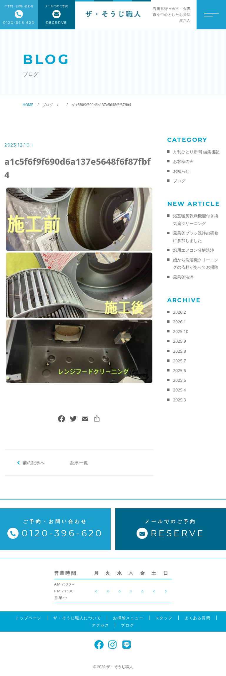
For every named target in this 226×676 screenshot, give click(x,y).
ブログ (179, 181)
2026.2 (179, 312)
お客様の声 (183, 161)
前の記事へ (34, 462)
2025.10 (180, 331)
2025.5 (179, 380)
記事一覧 (79, 462)
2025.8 (179, 351)
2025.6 (179, 370)
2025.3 (179, 400)
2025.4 (179, 390)
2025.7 (179, 361)
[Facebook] (61, 419)
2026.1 (179, 321)
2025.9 (179, 341)
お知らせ (181, 171)
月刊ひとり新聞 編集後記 (196, 151)
